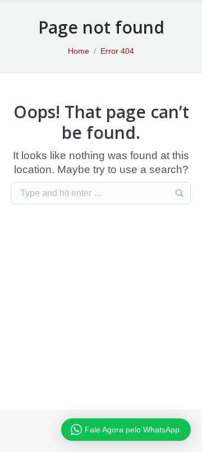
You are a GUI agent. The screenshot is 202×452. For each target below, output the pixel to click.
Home (78, 50)
